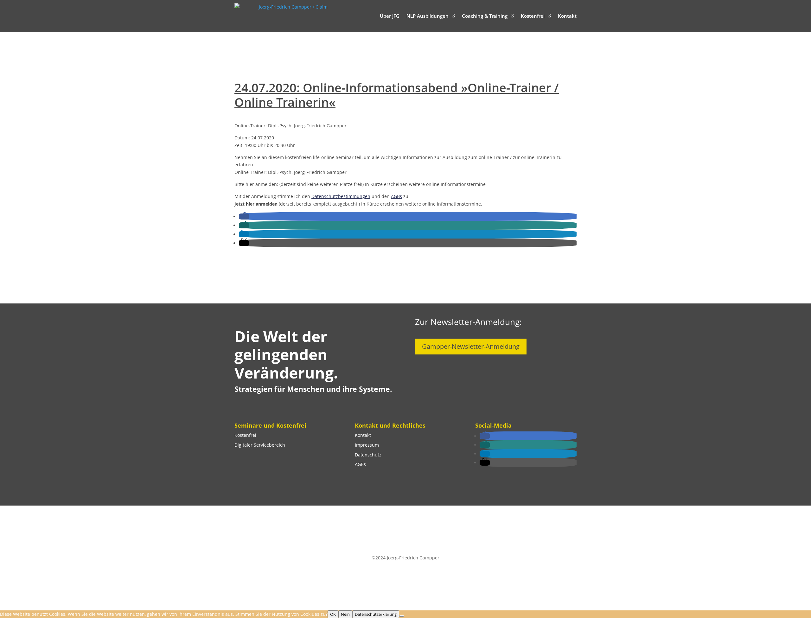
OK (333, 614)
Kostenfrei (533, 16)
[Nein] (401, 616)
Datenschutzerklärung (376, 614)
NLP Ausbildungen (427, 16)
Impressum (367, 445)
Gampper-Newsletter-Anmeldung (471, 346)
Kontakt (567, 16)
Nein (345, 614)
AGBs (396, 196)
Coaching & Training (485, 16)
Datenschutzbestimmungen (340, 196)
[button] (244, 216)
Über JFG (389, 16)
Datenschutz (368, 455)
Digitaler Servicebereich (259, 445)
